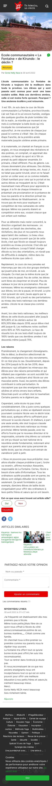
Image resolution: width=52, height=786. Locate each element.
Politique (36, 732)
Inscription (36, 725)
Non (20, 503)
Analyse (6, 718)
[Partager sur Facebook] (4, 518)
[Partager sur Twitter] (10, 518)
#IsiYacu (9, 715)
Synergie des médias (24, 747)
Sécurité (23, 740)
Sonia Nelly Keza (12, 73)
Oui (6, 503)
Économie (37, 722)
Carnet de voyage (37, 718)
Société (34, 740)
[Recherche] (46, 6)
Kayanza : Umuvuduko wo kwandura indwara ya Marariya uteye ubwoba (33, 549)
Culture (9, 722)
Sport (36, 743)
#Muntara (6, 67)
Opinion (24, 732)
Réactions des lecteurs (13, 736)
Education (7, 510)
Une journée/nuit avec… (16, 750)
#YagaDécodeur (35, 715)
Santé (13, 740)
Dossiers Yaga (23, 722)
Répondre (8, 699)
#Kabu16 (21, 715)
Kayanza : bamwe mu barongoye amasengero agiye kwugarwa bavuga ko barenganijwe (11, 537)
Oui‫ (27, 777)
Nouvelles (13, 732)
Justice (8, 729)
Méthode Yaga (22, 729)
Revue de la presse (36, 736)
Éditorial (11, 725)
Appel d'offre (20, 718)
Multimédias (38, 729)
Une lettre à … (37, 750)
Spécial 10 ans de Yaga (20, 743)
